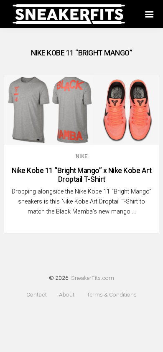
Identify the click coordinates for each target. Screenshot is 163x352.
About (66, 294)
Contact (36, 294)
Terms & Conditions (112, 294)
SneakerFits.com (92, 277)
